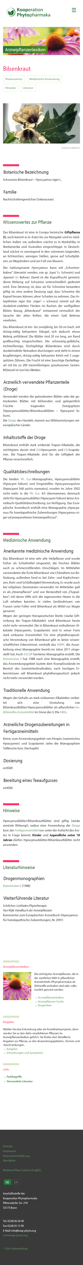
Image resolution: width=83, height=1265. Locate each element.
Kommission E (12, 659)
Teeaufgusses (45, 780)
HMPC (61, 644)
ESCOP (28, 654)
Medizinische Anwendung (44, 79)
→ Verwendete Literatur (18, 1081)
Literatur (28, 88)
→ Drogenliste (42, 1005)
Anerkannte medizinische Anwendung (38, 551)
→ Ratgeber (10, 1049)
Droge (12, 420)
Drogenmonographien (24, 878)
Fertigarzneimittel (27, 830)
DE (7, 1182)
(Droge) (10, 389)
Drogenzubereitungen (45, 724)
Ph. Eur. (26, 479)
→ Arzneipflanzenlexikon (49, 997)
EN (16, 1182)
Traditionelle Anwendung (26, 690)
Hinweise (10, 88)
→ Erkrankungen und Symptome (23, 1053)
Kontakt (7, 1146)
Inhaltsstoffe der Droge (24, 437)
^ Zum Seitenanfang (15, 1248)
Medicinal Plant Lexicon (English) (22, 1170)
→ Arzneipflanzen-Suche (49, 1001)
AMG (63, 712)
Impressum (9, 1151)
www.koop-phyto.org (15, 1235)
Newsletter (9, 1160)
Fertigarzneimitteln (20, 731)
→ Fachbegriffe (12, 1076)
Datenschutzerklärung (16, 1156)
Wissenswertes (13, 79)
